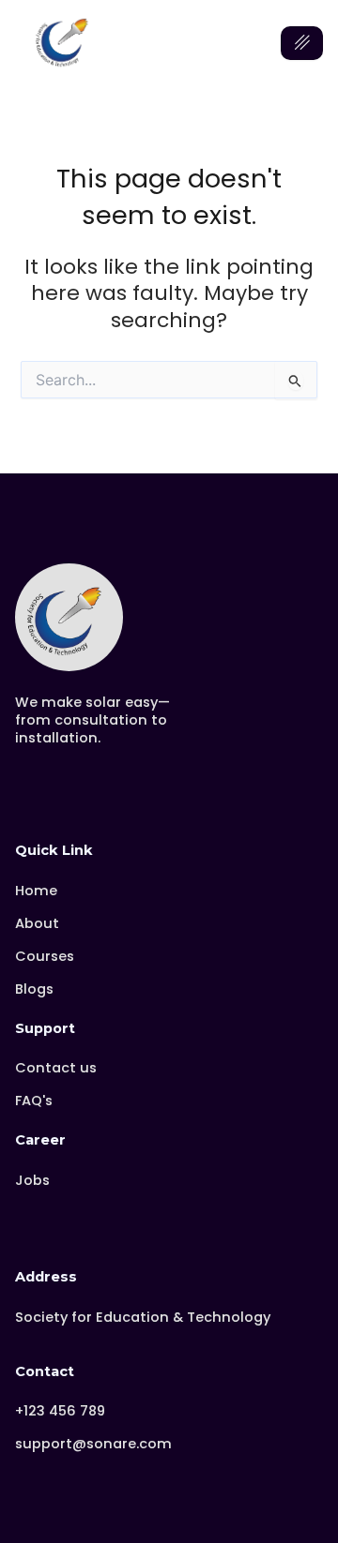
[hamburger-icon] (302, 43)
